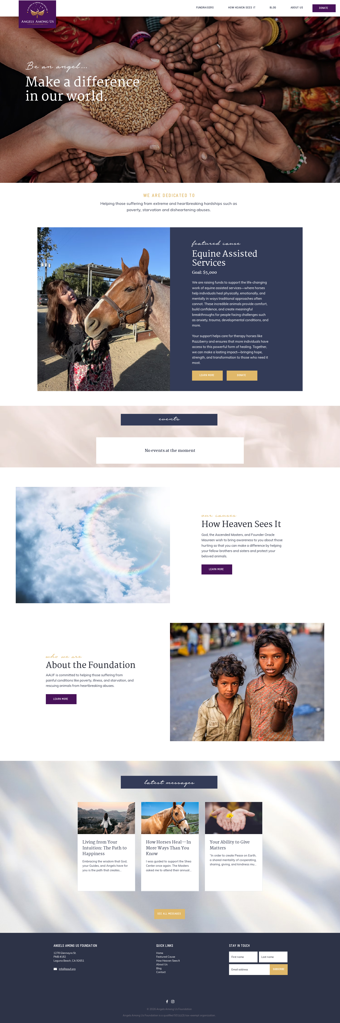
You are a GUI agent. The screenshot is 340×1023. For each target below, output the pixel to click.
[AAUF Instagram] (173, 1001)
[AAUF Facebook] (167, 1001)
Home (159, 953)
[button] (205, 8)
